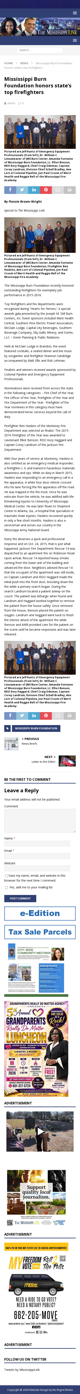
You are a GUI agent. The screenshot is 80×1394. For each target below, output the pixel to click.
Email (8, 851)
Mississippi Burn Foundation (36, 728)
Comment (11, 806)
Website (9, 863)
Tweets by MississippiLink (22, 1370)
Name (9, 838)
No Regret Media (62, 1390)
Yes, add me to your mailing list (31, 887)
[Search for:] (40, 50)
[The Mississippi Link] (40, 33)
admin (11, 103)
